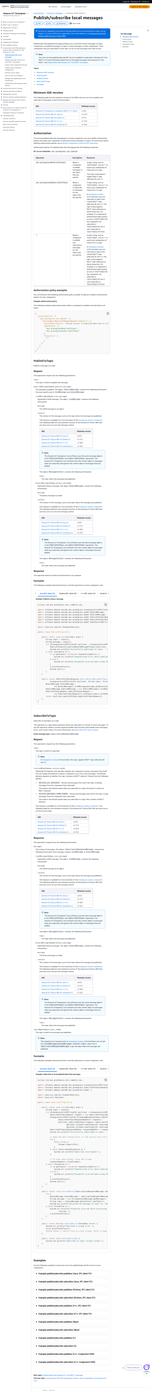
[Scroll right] (88, 6)
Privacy (45, 1390)
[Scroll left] (47, 6)
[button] (64, 1273)
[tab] (47, 593)
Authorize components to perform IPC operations (79, 143)
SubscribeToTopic (43, 81)
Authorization (42, 75)
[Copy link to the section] (32, 93)
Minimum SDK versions (45, 72)
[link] (76, 13)
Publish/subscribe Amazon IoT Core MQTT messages (67, 62)
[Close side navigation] (27, 13)
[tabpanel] (72, 652)
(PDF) (64, 36)
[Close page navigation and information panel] (148, 30)
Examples (40, 84)
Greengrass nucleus (96, 194)
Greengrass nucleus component (90, 420)
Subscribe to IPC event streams (86, 730)
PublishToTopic (42, 78)
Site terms (52, 1390)
